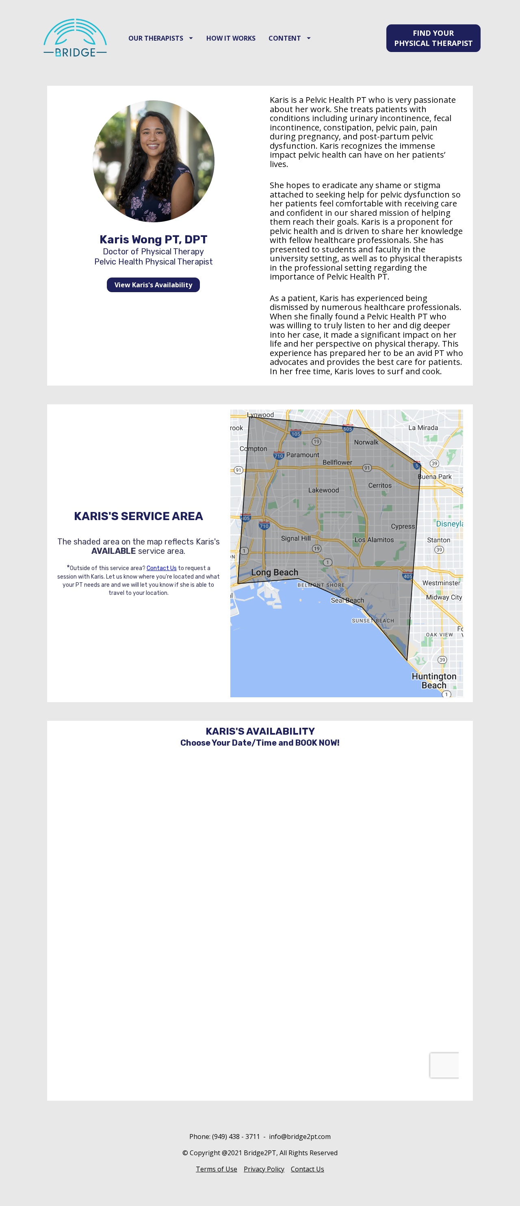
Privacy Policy (264, 1169)
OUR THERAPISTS (155, 38)
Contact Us (162, 568)
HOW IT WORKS (231, 38)
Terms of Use (216, 1169)
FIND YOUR (433, 38)
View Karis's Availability (153, 284)
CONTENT (285, 38)
